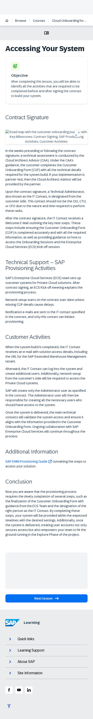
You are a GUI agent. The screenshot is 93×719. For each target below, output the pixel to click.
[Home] (6, 21)
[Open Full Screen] (77, 134)
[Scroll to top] (9, 706)
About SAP (26, 662)
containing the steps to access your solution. (45, 464)
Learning (32, 623)
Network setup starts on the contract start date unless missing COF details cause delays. (44, 302)
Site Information (30, 673)
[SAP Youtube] (19, 690)
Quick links (26, 639)
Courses (39, 20)
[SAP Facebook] (9, 690)
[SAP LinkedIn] (29, 690)
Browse (20, 20)
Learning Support (31, 650)
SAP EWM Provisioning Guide (26, 461)
